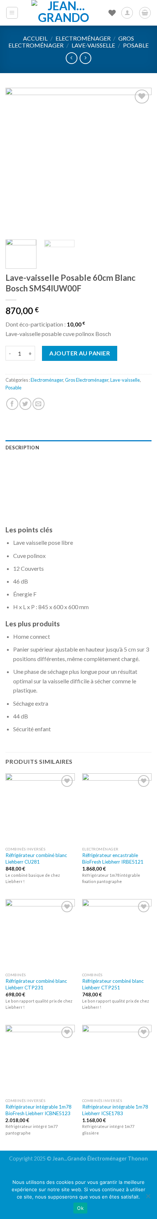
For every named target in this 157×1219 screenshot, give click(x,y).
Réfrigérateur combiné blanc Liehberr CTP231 (36, 984)
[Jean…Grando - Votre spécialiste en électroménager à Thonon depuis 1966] (63, 13)
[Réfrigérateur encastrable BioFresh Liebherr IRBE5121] (117, 808)
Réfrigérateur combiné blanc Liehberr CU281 (36, 858)
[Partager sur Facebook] (12, 404)
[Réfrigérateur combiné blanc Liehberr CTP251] (117, 934)
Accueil (35, 38)
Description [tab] (22, 447)
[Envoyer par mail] (38, 404)
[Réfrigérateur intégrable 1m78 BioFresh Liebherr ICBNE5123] (40, 1059)
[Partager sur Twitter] (25, 404)
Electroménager (83, 38)
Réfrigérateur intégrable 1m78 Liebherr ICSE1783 (115, 1110)
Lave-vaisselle (93, 45)
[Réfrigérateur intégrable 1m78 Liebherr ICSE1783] (117, 1059)
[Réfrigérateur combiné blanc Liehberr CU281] (40, 808)
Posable (136, 45)
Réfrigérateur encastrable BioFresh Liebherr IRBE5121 (112, 858)
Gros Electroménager (86, 380)
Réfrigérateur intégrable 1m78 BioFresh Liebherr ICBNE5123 (38, 1110)
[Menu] (12, 13)
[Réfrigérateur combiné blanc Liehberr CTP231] (40, 934)
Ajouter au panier (79, 353)
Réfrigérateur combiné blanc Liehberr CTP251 (113, 984)
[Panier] (145, 13)
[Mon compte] (127, 13)
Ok (80, 1208)
